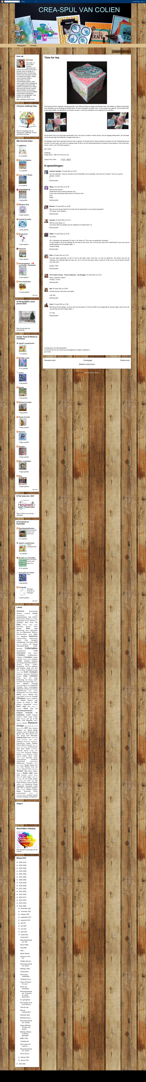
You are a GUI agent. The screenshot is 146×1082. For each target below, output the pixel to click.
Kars (29, 706)
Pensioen (29, 745)
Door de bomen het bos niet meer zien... (31, 561)
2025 (21, 865)
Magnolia (29, 720)
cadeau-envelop (21, 638)
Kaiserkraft (27, 704)
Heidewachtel (21, 692)
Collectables (31, 648)
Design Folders (31, 664)
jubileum (19, 704)
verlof (22, 784)
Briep (18, 636)
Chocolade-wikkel (22, 646)
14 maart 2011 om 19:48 (60, 288)
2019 (21, 883)
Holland (30, 694)
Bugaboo (24, 636)
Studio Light (28, 773)
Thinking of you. (25, 979)
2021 (21, 877)
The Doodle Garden (31, 779)
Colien (30, 60)
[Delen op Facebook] (68, 160)
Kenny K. (35, 706)
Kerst (26, 708)
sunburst (30, 775)
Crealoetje (22, 587)
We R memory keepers (29, 788)
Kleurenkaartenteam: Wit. (26, 941)
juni (22, 926)
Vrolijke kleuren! (25, 961)
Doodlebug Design (32, 670)
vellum (19, 784)
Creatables (27, 657)
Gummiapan (33, 687)
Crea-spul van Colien (26, 572)
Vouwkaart (28, 786)
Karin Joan (21, 706)
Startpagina (21, 45)
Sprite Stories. (25, 953)
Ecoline (19, 676)
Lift (28, 719)
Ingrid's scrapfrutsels (26, 343)
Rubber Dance (27, 756)
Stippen (35, 771)
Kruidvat (19, 717)
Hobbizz (25, 694)
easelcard (27, 674)
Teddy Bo (35, 777)
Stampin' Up (22, 771)
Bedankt (19, 628)
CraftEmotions (33, 655)
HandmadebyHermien (26, 528)
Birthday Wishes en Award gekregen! (25, 1033)
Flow (24, 681)
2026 (21, 862)
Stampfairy (35, 769)
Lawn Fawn (33, 717)
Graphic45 (34, 685)
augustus (24, 920)
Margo (51, 187)
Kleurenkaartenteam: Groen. (26, 1050)
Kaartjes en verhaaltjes (27, 558)
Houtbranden (28, 696)
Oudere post (124, 360)
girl (24, 685)
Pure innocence (26, 752)
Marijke (21, 387)
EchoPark (34, 674)
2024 (21, 868)
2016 (21, 891)
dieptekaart (28, 666)
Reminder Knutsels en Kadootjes (30, 591)
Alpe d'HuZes (33, 617)
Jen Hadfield (21, 700)
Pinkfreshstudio (33, 747)
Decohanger (20, 663)
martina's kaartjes (55, 171)
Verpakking (28, 784)
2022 (21, 874)
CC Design (33, 644)
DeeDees (35, 663)
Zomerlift (19, 797)
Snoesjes (19, 769)
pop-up (26, 750)
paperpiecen (34, 741)
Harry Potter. (24, 945)
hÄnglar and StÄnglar (31, 689)
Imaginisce (29, 698)
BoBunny (35, 632)
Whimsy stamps (21, 789)
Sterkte (29, 771)
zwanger (25, 797)
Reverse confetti (32, 754)
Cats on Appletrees (22, 644)
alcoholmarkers (22, 617)
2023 (21, 871)
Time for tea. (24, 1007)
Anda (51, 304)
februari (23, 1057)
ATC (36, 620)
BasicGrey (20, 626)
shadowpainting (33, 761)
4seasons (20, 611)
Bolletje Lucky (24, 358)
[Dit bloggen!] (64, 160)
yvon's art (33, 793)
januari (23, 1060)
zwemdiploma (33, 797)
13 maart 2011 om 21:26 (61, 234)
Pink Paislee (24, 747)
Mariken (52, 206)
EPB (26, 680)
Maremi (24, 723)
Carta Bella (29, 642)
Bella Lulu (32, 628)
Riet (50, 288)
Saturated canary (32, 758)
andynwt (76, 1078)
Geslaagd (35, 683)
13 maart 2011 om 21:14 (63, 220)
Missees (19, 730)
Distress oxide (25, 668)
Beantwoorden (53, 180)
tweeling (23, 782)
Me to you (35, 726)
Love (23, 720)
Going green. (24, 971)
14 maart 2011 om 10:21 (94, 275)
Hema (35, 692)
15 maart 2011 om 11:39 (61, 304)
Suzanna (22, 432)
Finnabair (19, 681)
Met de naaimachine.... (26, 1011)
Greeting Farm (22, 687)
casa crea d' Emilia (25, 175)
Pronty (18, 752)
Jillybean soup (32, 700)
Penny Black (21, 745)
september (24, 917)
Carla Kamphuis (31, 640)
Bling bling (19, 632)
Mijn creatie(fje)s (25, 461)
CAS (36, 642)
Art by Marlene (30, 620)
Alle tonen (35, 295)
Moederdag (31, 732)
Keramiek (19, 708)
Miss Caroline (33, 728)
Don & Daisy (21, 670)
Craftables (21, 655)
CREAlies (20, 657)
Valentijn (35, 782)
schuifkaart (34, 759)
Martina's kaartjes (25, 402)
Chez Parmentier (25, 281)
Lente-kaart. (24, 937)
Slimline (27, 767)
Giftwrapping (20, 685)
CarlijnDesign (21, 642)
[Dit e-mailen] (62, 160)
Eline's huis (21, 678)
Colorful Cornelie (25, 219)
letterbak (23, 718)
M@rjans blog (24, 204)
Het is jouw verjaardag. (25, 975)
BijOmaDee (34, 630)
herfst (19, 694)
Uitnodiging (29, 782)
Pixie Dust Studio (23, 749)
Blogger (96, 1078)
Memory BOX (20, 728)
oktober (23, 914)
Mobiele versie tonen (87, 364)
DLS (36, 668)
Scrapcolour (23, 234)
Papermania (27, 741)
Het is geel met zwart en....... (25, 1045)
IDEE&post (21, 698)
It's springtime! (25, 1000)
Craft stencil (33, 653)
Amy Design (26, 619)
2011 (21, 906)
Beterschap (20, 630)
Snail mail (34, 767)
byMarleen (22, 145)
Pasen (28, 743)
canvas (19, 640)
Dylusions (20, 674)
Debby (81, 106)
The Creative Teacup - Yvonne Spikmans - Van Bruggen (67, 275)
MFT (26, 728)
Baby (19, 624)
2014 (21, 897)
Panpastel (24, 739)
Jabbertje (35, 698)
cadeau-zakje (33, 638)
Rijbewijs (19, 756)
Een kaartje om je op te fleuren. (26, 1003)
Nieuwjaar (34, 735)
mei (22, 929)
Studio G (19, 773)
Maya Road (28, 726)
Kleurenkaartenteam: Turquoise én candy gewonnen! (26, 994)
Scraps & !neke (24, 417)
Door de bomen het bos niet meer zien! (31, 532)
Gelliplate (26, 683)
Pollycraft (19, 750)
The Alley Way (20, 779)
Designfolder (20, 666)
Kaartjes (22, 446)
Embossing (20, 680)
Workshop (27, 791)
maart (23, 934)
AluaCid (19, 619)
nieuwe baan (25, 735)
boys (36, 634)
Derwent (19, 664)
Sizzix (18, 767)
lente (18, 719)
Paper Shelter (33, 739)
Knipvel (19, 713)
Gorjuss (28, 685)
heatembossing (21, 690)
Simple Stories (29, 765)
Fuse (18, 683)
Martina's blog (107, 143)
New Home (30, 734)
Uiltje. (29, 574)
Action (35, 613)
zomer (35, 795)
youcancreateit (21, 793)
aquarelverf (20, 620)
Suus (18, 777)
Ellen (51, 255)
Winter (19, 791)
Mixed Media (33, 730)
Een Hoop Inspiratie (98, 141)
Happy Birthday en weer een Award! (25, 1027)
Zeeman (30, 795)
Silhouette (29, 763)
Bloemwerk (27, 632)
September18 (21, 761)
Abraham (19, 613)
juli (22, 923)
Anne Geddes (34, 619)
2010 (21, 1064)
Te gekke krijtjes (26, 777)
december (24, 908)
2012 (21, 903)
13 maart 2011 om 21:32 (61, 255)
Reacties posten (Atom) (91, 372)
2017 (21, 888)
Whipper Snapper (32, 789)
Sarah (36, 756)
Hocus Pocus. (25, 1053)
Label (25, 717)
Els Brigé (33, 678)
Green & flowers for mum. (25, 983)
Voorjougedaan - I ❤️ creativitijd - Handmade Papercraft (27, 265)
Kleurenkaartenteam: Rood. (26, 965)
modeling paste (22, 732)
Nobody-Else (22, 738)
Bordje (30, 634)
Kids (31, 708)
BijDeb (27, 630)
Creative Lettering (31, 661)
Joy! (36, 702)
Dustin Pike (20, 672)
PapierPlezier (21, 743)
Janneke (52, 220)
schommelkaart (21, 759)
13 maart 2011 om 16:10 (61, 187)
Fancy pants (33, 680)
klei (36, 708)
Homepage (88, 360)
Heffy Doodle (33, 690)
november (24, 911)
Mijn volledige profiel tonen (26, 99)
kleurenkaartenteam (24, 711)
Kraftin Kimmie (32, 715)
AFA (36, 615)
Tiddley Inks (30, 780)
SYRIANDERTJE (24, 190)
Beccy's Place (32, 626)
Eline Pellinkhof (30, 676)
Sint (36, 765)
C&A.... (22, 950)
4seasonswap (33, 611)
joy (32, 702)
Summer (24, 775)
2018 (21, 885)
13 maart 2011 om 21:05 (62, 206)
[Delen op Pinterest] (70, 160)
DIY (32, 668)
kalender (35, 704)
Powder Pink (34, 750)
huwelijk (35, 696)
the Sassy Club (21, 780)
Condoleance (21, 651)
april (22, 932)
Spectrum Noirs (27, 769)
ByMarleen (33, 636)
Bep (20, 476)
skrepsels (22, 249)
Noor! (29, 737)
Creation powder (27, 659)
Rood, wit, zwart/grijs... (25, 987)
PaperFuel (20, 741)
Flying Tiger (29, 681)
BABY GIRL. (24, 1038)
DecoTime (27, 663)
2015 (21, 894)
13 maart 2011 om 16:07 (69, 171)
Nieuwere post (49, 360)
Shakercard (20, 763)
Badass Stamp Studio (30, 624)
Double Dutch (71, 108)
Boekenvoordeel (22, 634)
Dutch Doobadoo (31, 672)
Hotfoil (22, 696)
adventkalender (21, 615)
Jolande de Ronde (23, 702)
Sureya (36, 775)
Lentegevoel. (24, 1041)
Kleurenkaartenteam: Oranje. (26, 1021)
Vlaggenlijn (20, 786)
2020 (21, 880)
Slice (22, 767)
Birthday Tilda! (25, 969)
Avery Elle (34, 622)
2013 (21, 900)
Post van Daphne (25, 160)
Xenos (36, 791)
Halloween (20, 689)
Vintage (35, 784)
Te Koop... (34, 45)
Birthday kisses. (25, 1018)
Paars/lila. (23, 948)
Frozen (36, 681)
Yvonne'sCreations (21, 795)
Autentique (20, 622)
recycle (24, 754)
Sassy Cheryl (21, 757)
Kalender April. (25, 1015)
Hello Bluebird (29, 692)
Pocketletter (34, 748)
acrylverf (27, 613)
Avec (26, 622)
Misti (25, 730)
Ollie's (33, 737)
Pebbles (35, 743)
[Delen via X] (66, 160)
